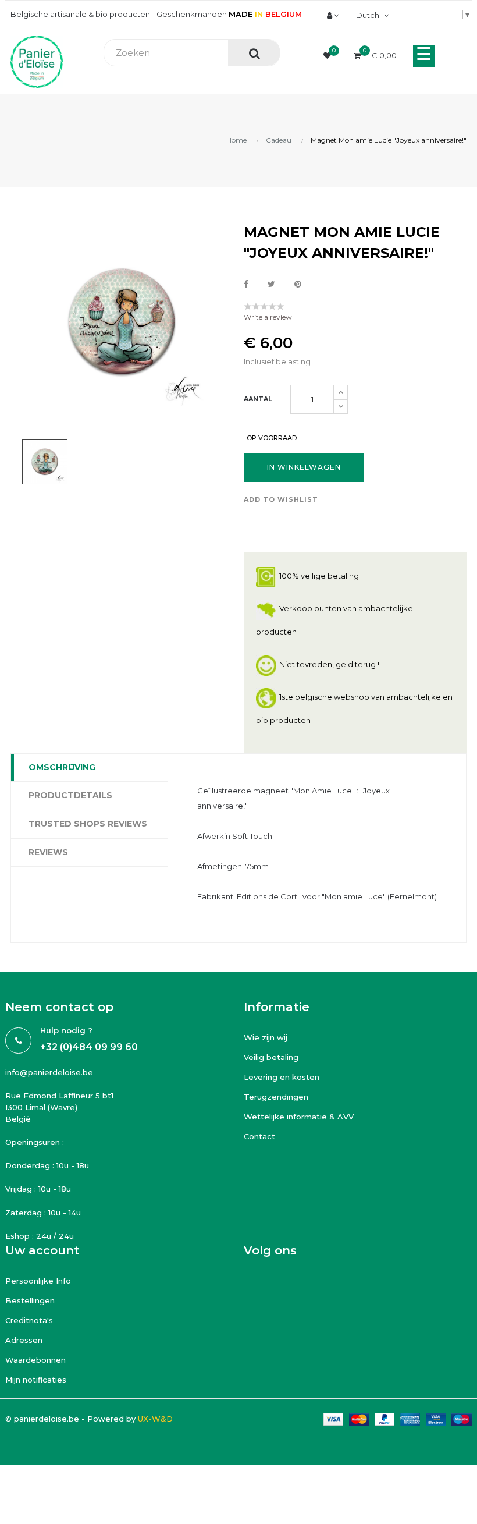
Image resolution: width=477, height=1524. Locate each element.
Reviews (48, 852)
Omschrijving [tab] (62, 767)
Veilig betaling (271, 1057)
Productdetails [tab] (70, 795)
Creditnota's (29, 1320)
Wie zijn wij (265, 1037)
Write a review (268, 317)
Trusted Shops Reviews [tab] (88, 823)
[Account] (333, 15)
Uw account (42, 1250)
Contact (259, 1136)
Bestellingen (30, 1300)
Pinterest (297, 284)
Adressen (23, 1340)
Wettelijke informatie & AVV (299, 1116)
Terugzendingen (276, 1096)
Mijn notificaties (35, 1379)
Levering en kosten (281, 1077)
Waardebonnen (35, 1359)
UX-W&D (155, 1418)
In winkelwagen (304, 467)
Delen (246, 284)
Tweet (271, 284)
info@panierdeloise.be (49, 1072)
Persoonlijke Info (38, 1280)
